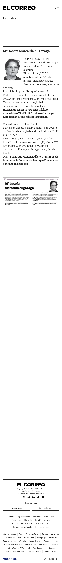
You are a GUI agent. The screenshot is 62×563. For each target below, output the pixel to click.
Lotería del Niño (50, 551)
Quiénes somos (24, 517)
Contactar (12, 517)
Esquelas (9, 18)
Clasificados (43, 545)
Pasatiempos (10, 538)
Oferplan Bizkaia (9, 534)
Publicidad (35, 523)
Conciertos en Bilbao (26, 538)
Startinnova (50, 548)
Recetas (45, 534)
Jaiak (28, 548)
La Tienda (22, 541)
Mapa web (46, 523)
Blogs (21, 534)
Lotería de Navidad (34, 551)
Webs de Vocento (50, 559)
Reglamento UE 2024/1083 (22, 520)
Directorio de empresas (13, 545)
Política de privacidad (20, 523)
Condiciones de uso (42, 520)
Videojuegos (41, 538)
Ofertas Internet (31, 545)
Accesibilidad (49, 517)
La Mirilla (54, 545)
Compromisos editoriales (22, 527)
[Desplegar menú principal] (57, 8)
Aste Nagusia (38, 548)
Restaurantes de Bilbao (15, 551)
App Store (18, 508)
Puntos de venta (9, 541)
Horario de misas (34, 541)
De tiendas (55, 534)
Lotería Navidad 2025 (15, 548)
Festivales (53, 538)
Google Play (46, 508)
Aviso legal (37, 517)
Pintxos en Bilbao (32, 534)
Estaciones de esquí (51, 541)
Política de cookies (42, 527)
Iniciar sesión (50, 8)
